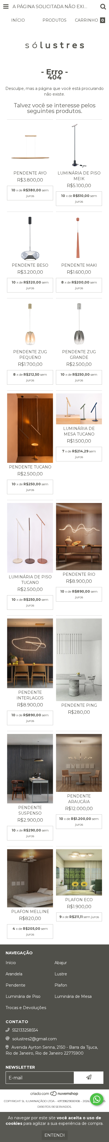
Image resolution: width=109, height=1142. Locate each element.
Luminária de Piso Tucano (30, 579)
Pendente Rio (79, 574)
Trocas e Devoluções (26, 1007)
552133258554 (25, 1030)
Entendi (54, 1135)
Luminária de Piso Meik (79, 176)
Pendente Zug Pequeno (30, 354)
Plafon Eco (79, 899)
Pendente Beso (30, 265)
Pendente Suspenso (30, 810)
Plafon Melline (30, 911)
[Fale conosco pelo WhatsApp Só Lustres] (96, 1099)
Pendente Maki (79, 265)
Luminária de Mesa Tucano (79, 431)
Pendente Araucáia (79, 799)
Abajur (60, 962)
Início (11, 962)
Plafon (60, 985)
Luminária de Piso (23, 996)
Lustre (60, 973)
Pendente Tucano (30, 467)
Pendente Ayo (30, 173)
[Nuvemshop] (54, 1095)
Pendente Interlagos (30, 695)
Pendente (15, 985)
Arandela (14, 973)
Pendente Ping (79, 705)
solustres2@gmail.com (34, 1038)
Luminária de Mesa (73, 996)
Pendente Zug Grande (79, 354)
